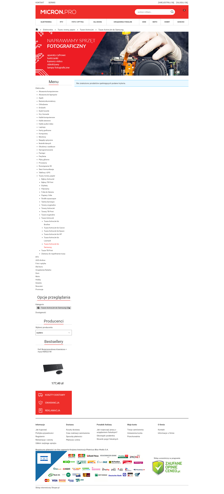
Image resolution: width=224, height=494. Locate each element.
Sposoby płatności (74, 436)
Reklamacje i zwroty (44, 440)
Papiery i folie (46, 195)
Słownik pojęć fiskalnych (107, 439)
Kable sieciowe (45, 121)
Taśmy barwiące (47, 202)
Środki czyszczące (48, 198)
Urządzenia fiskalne (43, 270)
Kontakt (161, 430)
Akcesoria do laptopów (48, 95)
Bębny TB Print (47, 182)
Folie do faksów (47, 192)
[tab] (96, 74)
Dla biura (39, 267)
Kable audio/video (46, 124)
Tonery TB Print (47, 211)
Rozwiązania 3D (45, 166)
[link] (112, 54)
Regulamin (40, 436)
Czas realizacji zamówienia (78, 433)
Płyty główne (44, 160)
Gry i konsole (44, 114)
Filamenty (45, 189)
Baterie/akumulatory (47, 101)
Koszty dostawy (73, 430)
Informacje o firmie (166, 433)
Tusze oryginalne (48, 215)
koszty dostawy (55, 395)
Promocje (39, 289)
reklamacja (52, 410)
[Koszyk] (182, 14)
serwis (51, 2)
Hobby (38, 280)
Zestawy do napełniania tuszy (53, 254)
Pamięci (42, 153)
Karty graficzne (45, 130)
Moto (38, 276)
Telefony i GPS (44, 173)
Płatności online (73, 440)
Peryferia (42, 156)
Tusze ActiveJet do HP (53, 234)
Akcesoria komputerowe (48, 91)
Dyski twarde (44, 111)
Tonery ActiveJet (48, 208)
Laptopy (42, 127)
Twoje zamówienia (135, 430)
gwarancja (52, 402)
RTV (37, 257)
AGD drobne (40, 260)
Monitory (42, 137)
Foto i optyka (41, 263)
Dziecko (39, 283)
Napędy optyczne (46, 140)
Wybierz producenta (44, 327)
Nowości (39, 286)
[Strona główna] (58, 12)
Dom (37, 273)
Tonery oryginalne (48, 205)
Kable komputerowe (47, 117)
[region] (112, 54)
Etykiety (44, 185)
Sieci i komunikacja (46, 169)
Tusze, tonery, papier (47, 176)
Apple (41, 98)
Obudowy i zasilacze (47, 147)
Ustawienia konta (134, 433)
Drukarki (42, 108)
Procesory (43, 163)
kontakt (40, 2)
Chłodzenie (43, 104)
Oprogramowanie (46, 150)
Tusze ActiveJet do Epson (54, 231)
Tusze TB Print (47, 250)
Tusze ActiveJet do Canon (54, 228)
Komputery (43, 134)
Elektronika (40, 88)
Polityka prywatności (45, 433)
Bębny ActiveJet (47, 179)
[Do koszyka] (67, 383)
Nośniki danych (45, 143)
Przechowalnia (133, 436)
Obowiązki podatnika (106, 436)
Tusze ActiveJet (47, 218)
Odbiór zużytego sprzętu (46, 443)
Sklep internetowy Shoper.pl (48, 487)
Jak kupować (41, 430)
